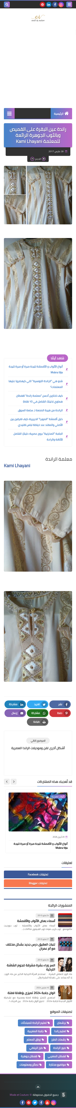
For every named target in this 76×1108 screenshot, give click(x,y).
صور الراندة (59, 1047)
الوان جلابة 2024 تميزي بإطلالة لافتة (31, 993)
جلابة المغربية (35, 1031)
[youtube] (47, 1102)
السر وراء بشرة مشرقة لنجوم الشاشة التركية (31, 967)
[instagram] (61, 4)
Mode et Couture (19, 1095)
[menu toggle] (69, 4)
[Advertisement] (38, 66)
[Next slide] (7, 782)
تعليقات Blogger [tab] (38, 883)
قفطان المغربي (57, 1056)
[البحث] (7, 4)
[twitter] (35, 1102)
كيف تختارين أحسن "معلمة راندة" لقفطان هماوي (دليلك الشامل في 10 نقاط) (39, 398)
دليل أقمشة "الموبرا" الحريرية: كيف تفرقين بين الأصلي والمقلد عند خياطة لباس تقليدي (36, 421)
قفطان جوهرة (29, 1056)
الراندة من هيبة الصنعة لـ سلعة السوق (40, 410)
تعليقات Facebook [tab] (38, 874)
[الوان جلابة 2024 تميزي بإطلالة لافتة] (65, 992)
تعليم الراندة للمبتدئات (34, 1022)
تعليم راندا (60, 1031)
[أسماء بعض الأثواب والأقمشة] (65, 920)
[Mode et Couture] (38, 18)
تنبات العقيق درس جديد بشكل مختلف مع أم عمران (30, 946)
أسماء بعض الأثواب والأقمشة (36, 921)
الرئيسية (59, 113)
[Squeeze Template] (63, 1095)
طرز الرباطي (36, 1047)
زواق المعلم (34, 1039)
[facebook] (55, 4)
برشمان (61, 1022)
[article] (38, 744)
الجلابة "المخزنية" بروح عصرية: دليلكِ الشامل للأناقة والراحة (38, 436)
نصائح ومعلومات (28, 1064)
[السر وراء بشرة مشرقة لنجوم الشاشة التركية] (65, 965)
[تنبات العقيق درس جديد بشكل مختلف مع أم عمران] (65, 944)
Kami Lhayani (17, 465)
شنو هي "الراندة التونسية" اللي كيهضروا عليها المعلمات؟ (36, 384)
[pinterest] (42, 4)
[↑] (38, 1087)
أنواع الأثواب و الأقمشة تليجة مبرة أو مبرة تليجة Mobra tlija (36, 369)
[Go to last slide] (14, 782)
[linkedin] (48, 4)
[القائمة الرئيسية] (9, 113)
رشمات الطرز (58, 1039)
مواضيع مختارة (57, 1064)
